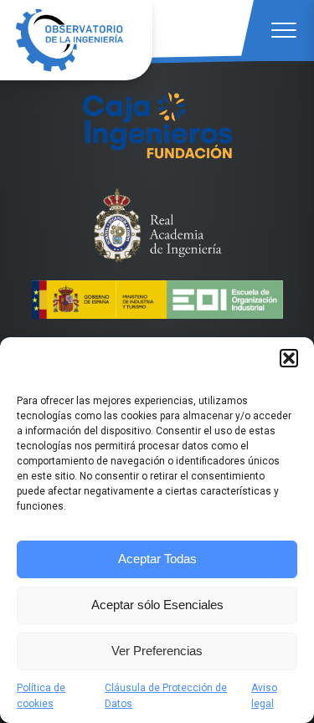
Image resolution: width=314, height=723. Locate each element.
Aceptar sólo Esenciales (157, 604)
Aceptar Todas (157, 558)
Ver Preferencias (157, 651)
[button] (289, 358)
